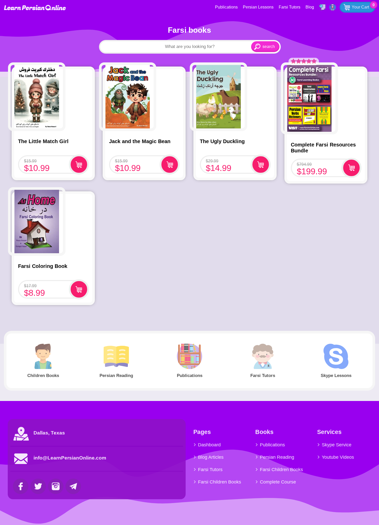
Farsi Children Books (219, 482)
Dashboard (209, 444)
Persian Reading (277, 457)
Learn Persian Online (35, 7)
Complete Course (278, 482)
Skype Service (336, 444)
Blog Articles (211, 457)
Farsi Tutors (289, 7)
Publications (226, 7)
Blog (310, 7)
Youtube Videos (338, 457)
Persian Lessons (258, 7)
